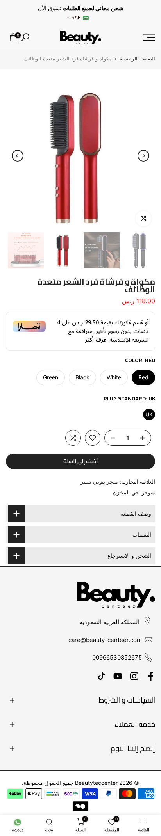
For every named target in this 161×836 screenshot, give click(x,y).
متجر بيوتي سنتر (99, 481)
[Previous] (143, 156)
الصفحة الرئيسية (137, 58)
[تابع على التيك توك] (101, 676)
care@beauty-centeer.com (105, 640)
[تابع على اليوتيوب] (117, 676)
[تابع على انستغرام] (134, 676)
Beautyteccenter (96, 782)
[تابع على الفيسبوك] (150, 676)
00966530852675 (117, 657)
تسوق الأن (49, 8)
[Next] (17, 156)
